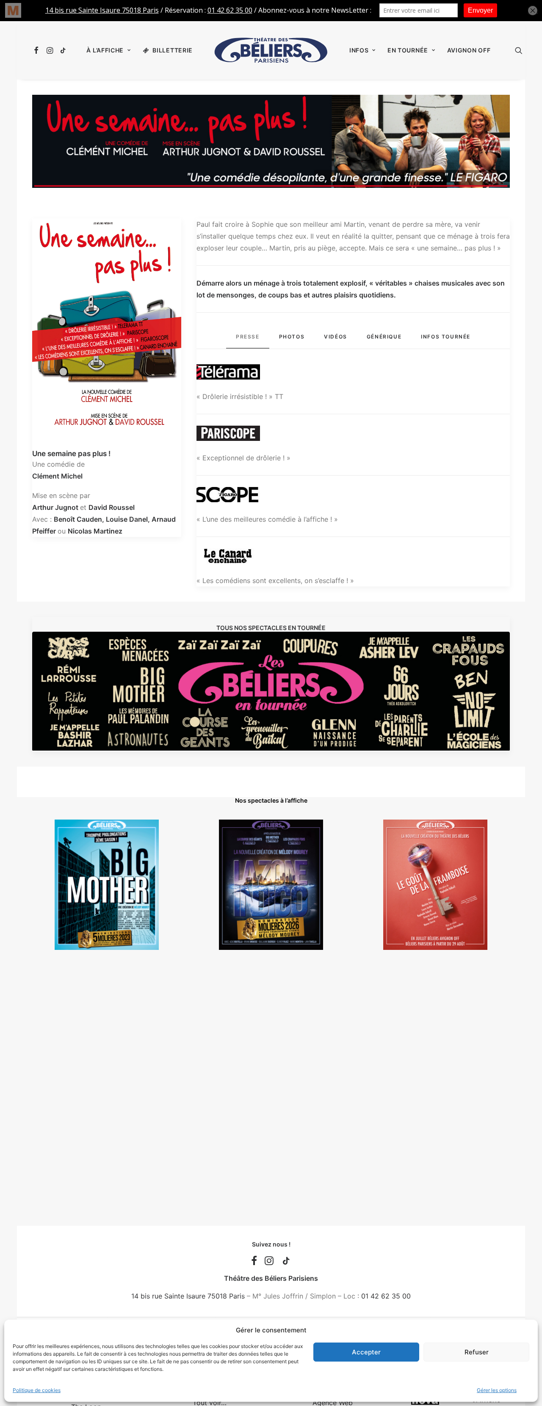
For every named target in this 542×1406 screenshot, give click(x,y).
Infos (359, 50)
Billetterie (172, 50)
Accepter (366, 1352)
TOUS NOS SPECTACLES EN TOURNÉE (271, 627)
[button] (37, 50)
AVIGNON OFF (469, 50)
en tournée (407, 50)
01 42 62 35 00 (386, 1296)
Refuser (477, 1352)
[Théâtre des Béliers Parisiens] (271, 50)
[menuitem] (37, 50)
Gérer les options (497, 1390)
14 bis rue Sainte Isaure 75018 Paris (188, 1296)
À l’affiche (105, 50)
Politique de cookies (37, 1390)
